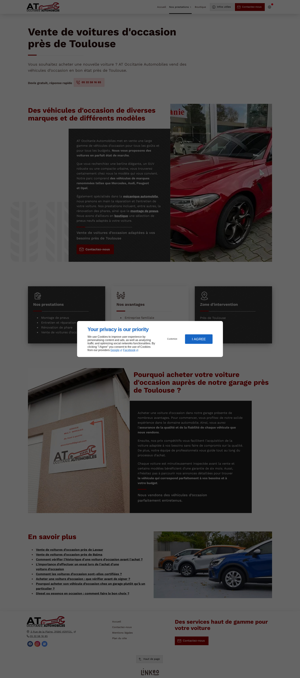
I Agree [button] (199, 339)
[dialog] (150, 339)
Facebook (129, 350)
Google (114, 350)
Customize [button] (172, 339)
